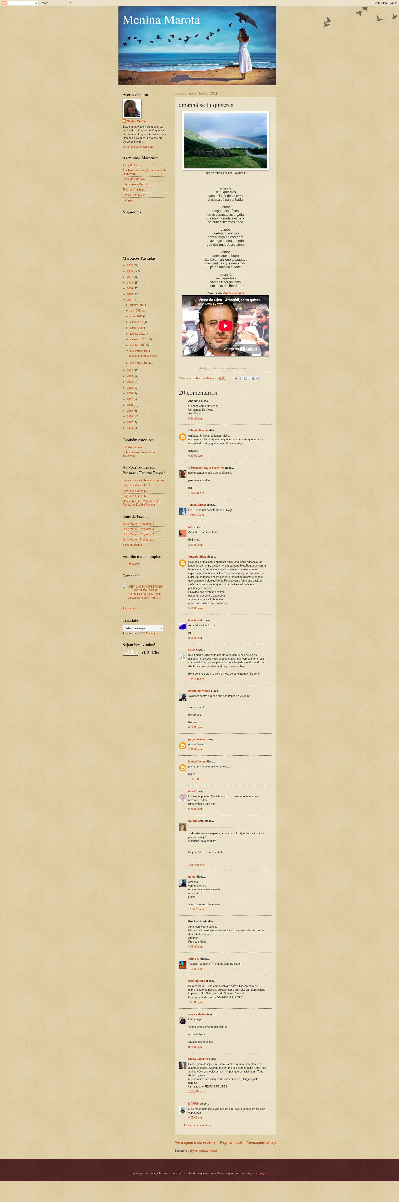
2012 (130, 370)
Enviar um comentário (197, 1125)
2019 (130, 410)
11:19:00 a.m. (196, 515)
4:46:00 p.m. (195, 946)
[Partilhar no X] (250, 378)
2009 (130, 288)
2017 (130, 399)
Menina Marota (161, 19)
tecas (191, 791)
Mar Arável (195, 620)
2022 (130, 422)
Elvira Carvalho (198, 1058)
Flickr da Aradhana (134, 189)
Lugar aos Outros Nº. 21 (137, 490)
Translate (151, 633)
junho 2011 (137, 322)
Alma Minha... (131, 165)
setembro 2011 (139, 339)
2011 (130, 299)
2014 (130, 382)
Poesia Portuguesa (134, 195)
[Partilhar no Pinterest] (258, 378)
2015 (130, 387)
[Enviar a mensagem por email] (242, 378)
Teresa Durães (197, 504)
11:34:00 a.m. (196, 909)
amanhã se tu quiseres (143, 355)
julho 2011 (136, 327)
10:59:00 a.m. (196, 493)
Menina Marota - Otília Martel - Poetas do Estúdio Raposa (141, 503)
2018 (130, 405)
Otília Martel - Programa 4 (138, 523)
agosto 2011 (137, 333)
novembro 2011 (139, 351)
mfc (190, 527)
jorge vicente (196, 739)
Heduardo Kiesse (199, 690)
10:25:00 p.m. (196, 779)
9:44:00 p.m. (195, 418)
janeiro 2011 (137, 304)
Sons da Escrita (132, 544)
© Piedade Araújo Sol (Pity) (206, 467)
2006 (130, 271)
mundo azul (196, 820)
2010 (130, 294)
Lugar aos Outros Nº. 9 (136, 485)
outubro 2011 (138, 345)
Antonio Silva (197, 556)
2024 (130, 428)
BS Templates (131, 564)
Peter (191, 649)
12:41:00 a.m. (196, 678)
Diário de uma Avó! (134, 179)
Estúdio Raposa (132, 447)
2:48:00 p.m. (195, 749)
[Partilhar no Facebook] (254, 378)
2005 (130, 265)
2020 (130, 416)
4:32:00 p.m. (195, 727)
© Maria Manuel (198, 430)
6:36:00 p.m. (195, 808)
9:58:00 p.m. (195, 637)
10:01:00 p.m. (196, 1091)
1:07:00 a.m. (195, 968)
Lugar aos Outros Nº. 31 (137, 496)
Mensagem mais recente (195, 1142)
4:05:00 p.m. (195, 1117)
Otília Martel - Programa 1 (138, 539)
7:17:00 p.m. (195, 1002)
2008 (130, 282)
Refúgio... (128, 200)
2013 (130, 376)
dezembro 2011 (139, 363)
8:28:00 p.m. (195, 1047)
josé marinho (196, 980)
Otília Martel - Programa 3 (138, 529)
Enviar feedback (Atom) (204, 1150)
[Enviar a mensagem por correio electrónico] (234, 378)
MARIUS (193, 1103)
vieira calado (196, 1014)
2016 (130, 393)
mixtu (192, 876)
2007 (130, 277)
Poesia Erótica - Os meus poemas (143, 480)
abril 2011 (136, 310)
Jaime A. (194, 958)
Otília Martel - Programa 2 (138, 534)
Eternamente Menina (135, 184)
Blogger (262, 1173)
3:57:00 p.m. (195, 544)
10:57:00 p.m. (196, 864)
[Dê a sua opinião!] (246, 378)
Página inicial (231, 1142)
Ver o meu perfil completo (138, 146)
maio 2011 (136, 316)
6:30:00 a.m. (195, 455)
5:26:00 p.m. (195, 608)
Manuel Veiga (197, 761)
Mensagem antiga (261, 1142)
